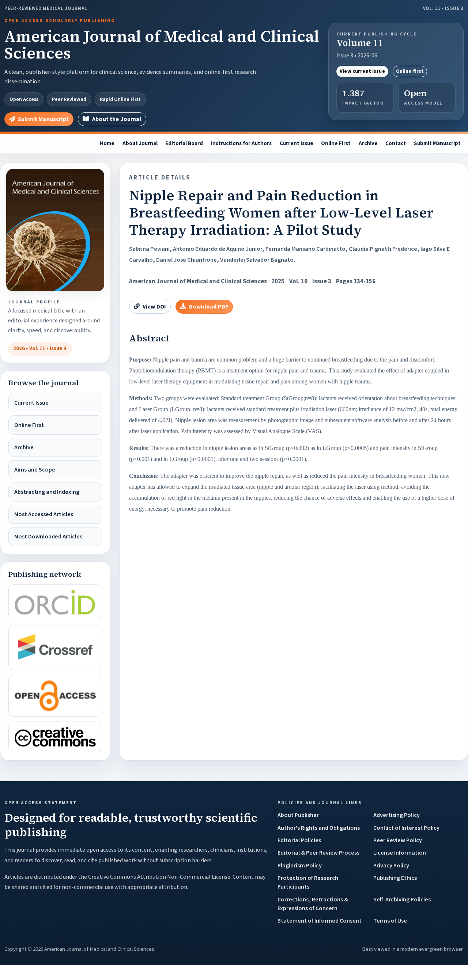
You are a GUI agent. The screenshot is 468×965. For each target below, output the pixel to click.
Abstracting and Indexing (46, 492)
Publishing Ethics (395, 878)
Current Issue (296, 143)
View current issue (362, 71)
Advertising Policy (396, 815)
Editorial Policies (299, 840)
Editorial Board (184, 143)
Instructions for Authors (241, 143)
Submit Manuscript (43, 119)
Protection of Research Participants (308, 882)
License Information (399, 853)
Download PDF (208, 307)
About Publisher (298, 815)
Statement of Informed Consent (320, 921)
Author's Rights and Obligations (319, 828)
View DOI (154, 307)
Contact (395, 143)
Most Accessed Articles (43, 514)
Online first (410, 71)
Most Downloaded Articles (48, 537)
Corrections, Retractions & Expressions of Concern (313, 904)
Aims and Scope (34, 470)
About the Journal (116, 119)
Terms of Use (390, 921)
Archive (368, 143)
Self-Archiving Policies (402, 900)
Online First (336, 143)
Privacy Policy (391, 866)
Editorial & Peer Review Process (318, 853)
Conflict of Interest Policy (406, 828)
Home (107, 143)
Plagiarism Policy (300, 866)
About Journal (140, 143)
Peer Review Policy (397, 840)
